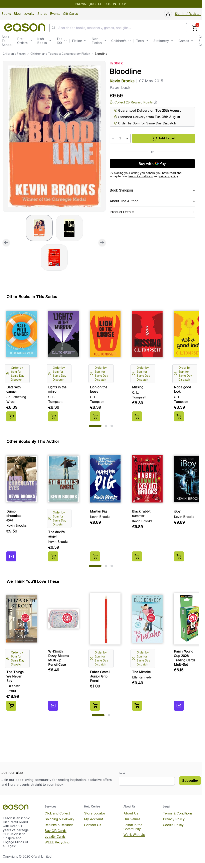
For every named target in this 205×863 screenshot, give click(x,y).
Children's (119, 41)
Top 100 (59, 41)
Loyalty (28, 14)
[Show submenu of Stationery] (172, 41)
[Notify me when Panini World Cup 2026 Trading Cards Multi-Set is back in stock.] (179, 706)
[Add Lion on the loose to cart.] (95, 416)
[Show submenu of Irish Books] (50, 41)
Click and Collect (57, 813)
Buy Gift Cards (55, 831)
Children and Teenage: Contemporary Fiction (60, 53)
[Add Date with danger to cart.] (11, 416)
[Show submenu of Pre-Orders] (30, 41)
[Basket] (194, 28)
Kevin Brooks (122, 80)
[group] (54, 136)
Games (184, 41)
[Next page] (102, 242)
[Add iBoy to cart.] (179, 556)
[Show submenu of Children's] (129, 41)
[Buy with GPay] (152, 163)
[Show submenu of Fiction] (85, 41)
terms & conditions (141, 176)
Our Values (132, 819)
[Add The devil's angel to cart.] (53, 556)
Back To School (7, 41)
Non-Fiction (97, 41)
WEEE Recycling (57, 842)
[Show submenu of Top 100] (65, 41)
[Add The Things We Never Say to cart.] (11, 706)
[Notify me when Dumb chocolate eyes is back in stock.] (11, 556)
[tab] (39, 228)
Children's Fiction (14, 53)
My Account (93, 819)
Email (122, 773)
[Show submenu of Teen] (147, 41)
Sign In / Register (188, 14)
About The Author (124, 201)
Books (6, 14)
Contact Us (92, 825)
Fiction (77, 41)
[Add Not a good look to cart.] (179, 416)
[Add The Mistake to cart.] (137, 706)
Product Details (122, 212)
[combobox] (118, 27)
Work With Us (134, 835)
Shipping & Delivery (59, 819)
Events (55, 14)
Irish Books (42, 41)
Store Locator (94, 813)
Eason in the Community (133, 827)
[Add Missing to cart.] (137, 416)
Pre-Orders (22, 41)
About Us (131, 813)
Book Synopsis (122, 190)
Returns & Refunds (59, 825)
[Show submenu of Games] (192, 41)
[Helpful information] (155, 102)
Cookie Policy (173, 825)
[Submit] (54, 27)
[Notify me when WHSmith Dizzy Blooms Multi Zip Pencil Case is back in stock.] (53, 706)
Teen (140, 41)
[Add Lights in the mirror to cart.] (53, 416)
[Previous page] (6, 242)
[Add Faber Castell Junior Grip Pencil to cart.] (95, 706)
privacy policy (168, 176)
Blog (17, 14)
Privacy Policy (174, 819)
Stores (42, 14)
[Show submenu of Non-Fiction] (105, 41)
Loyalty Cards (55, 836)
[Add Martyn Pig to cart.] (95, 556)
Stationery (161, 41)
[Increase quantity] (127, 138)
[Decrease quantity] (113, 138)
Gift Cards (70, 14)
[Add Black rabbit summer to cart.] (137, 556)
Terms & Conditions (177, 813)
